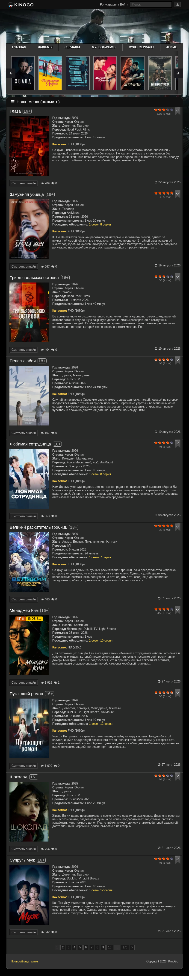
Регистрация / (109, 4)
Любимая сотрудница (30, 444)
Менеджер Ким (24, 610)
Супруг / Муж (22, 860)
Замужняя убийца (27, 194)
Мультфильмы (104, 47)
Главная (19, 47)
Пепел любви (23, 361)
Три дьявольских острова (34, 277)
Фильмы (45, 47)
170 (124, 947)
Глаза (15, 111)
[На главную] (20, 5)
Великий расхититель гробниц (38, 527)
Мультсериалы (141, 47)
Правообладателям (24, 961)
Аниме (171, 47)
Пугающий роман (26, 693)
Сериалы (72, 47)
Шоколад (18, 777)
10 (109, 947)
